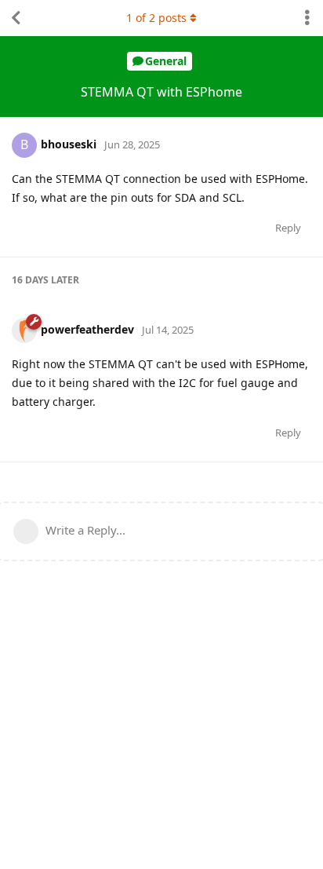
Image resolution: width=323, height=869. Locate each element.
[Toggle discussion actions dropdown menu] (307, 18)
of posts (156, 17)
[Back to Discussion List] (15, 18)
